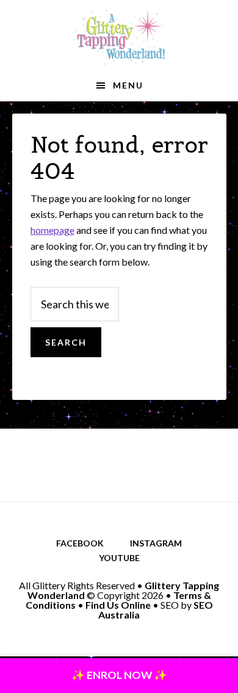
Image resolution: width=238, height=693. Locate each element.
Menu (128, 85)
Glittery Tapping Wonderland (119, 37)
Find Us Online (118, 605)
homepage (52, 230)
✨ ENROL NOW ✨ (119, 675)
